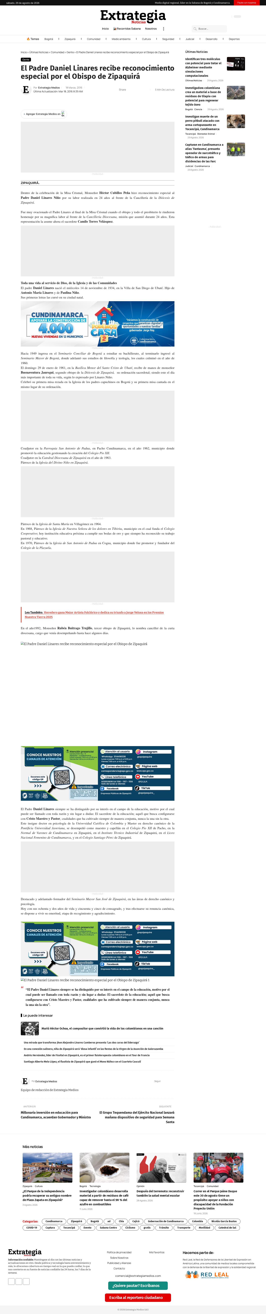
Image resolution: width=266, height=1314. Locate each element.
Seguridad (168, 39)
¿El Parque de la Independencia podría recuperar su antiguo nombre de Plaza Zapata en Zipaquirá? (47, 1195)
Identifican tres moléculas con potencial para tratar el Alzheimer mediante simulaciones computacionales (203, 67)
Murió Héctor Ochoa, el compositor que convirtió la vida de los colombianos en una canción (102, 1028)
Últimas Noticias (38, 52)
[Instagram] (217, 17)
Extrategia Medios (49, 87)
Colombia (197, 1221)
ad (108, 1221)
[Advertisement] (97, 147)
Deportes (234, 39)
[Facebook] (210, 17)
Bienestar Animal (206, 133)
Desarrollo (211, 39)
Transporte (183, 1227)
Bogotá (49, 39)
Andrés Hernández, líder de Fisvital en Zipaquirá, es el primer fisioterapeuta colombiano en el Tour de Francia (87, 1055)
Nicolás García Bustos (224, 1221)
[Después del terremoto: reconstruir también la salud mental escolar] (161, 1168)
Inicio (24, 52)
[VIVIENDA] (97, 324)
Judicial (190, 39)
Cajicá (136, 1221)
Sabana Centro (108, 1227)
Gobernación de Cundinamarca (166, 1221)
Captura (50, 1227)
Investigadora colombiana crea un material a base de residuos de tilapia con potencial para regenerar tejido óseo (203, 96)
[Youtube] (26, 1281)
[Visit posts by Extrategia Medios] (26, 89)
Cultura (146, 39)
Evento (87, 1227)
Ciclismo (130, 1227)
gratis (147, 1227)
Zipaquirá (70, 39)
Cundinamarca (202, 166)
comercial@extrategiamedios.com (138, 1276)
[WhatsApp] (228, 17)
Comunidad (93, 39)
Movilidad (204, 1227)
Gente (70, 52)
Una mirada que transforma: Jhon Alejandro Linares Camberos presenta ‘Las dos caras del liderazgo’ (81, 1042)
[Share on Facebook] (129, 90)
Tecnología (95, 1186)
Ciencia (198, 109)
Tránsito (164, 1227)
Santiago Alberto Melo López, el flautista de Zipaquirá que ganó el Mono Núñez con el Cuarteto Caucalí (82, 1061)
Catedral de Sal (227, 1227)
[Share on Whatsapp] (135, 90)
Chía (121, 1221)
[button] (163, 28)
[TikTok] (221, 17)
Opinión (140, 1186)
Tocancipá (190, 133)
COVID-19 (31, 1227)
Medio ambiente (121, 39)
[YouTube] (213, 17)
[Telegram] (224, 17)
